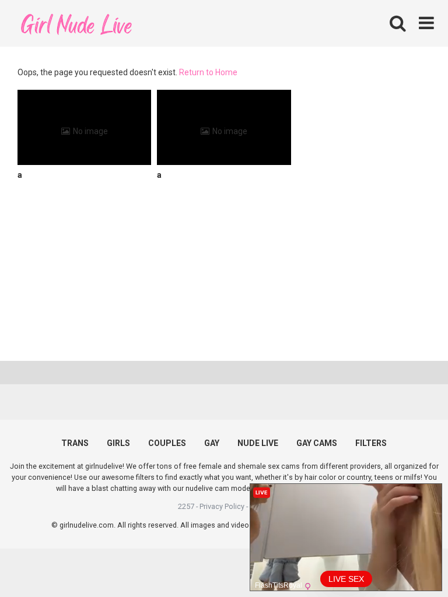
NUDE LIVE (257, 443)
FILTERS (371, 443)
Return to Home (208, 72)
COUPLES (167, 443)
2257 (186, 506)
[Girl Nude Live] (76, 23)
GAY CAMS (316, 443)
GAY (211, 443)
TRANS (75, 443)
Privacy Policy (222, 506)
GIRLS (118, 443)
